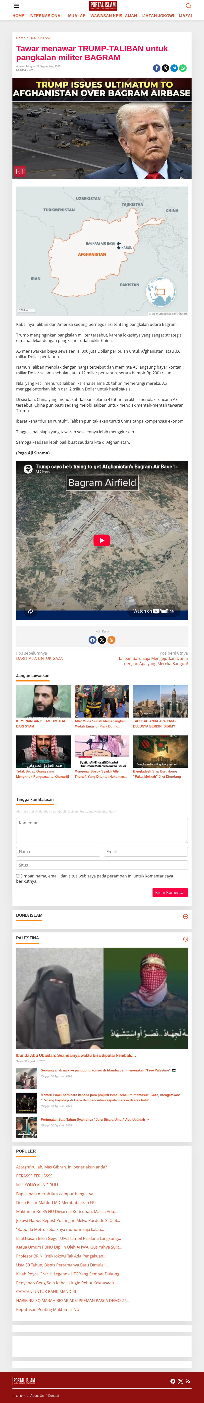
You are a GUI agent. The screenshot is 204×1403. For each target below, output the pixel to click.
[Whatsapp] (183, 68)
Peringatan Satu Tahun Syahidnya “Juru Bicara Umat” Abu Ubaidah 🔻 (95, 1119)
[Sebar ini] (156, 68)
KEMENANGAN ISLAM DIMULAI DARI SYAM (40, 723)
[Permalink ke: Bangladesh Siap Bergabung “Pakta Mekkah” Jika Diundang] (160, 751)
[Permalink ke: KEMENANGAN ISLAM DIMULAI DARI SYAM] (43, 701)
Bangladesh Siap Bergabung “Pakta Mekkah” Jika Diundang (157, 774)
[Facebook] (93, 640)
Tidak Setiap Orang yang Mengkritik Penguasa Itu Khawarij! (42, 774)
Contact (53, 1396)
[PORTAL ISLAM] (103, 5)
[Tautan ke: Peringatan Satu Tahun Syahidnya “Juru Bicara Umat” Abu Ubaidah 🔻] (26, 1127)
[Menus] (16, 6)
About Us (37, 1396)
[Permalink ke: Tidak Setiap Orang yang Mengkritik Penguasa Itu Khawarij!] (43, 751)
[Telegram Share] (174, 68)
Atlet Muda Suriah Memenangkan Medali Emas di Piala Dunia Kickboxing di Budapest (100, 724)
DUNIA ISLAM (24, 69)
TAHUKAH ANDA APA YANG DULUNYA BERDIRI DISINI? (154, 723)
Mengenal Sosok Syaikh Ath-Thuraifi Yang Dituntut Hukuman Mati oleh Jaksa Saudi (99, 774)
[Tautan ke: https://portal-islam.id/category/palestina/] (186, 939)
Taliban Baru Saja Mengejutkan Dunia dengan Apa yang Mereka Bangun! (153, 658)
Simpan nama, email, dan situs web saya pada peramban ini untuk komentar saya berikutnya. (94, 878)
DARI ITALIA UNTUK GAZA (39, 656)
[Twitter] (102, 640)
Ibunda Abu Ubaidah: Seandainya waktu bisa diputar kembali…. (76, 1055)
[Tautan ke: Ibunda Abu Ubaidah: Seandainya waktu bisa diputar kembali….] (102, 998)
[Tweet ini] (165, 68)
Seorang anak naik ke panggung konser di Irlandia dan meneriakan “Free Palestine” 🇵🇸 (108, 1070)
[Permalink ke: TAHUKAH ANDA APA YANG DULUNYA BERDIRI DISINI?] (160, 701)
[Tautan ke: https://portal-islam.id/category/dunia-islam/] (186, 916)
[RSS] (111, 640)
